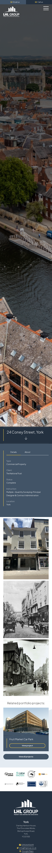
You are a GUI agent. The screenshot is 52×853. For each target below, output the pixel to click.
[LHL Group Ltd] (11, 11)
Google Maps (27, 851)
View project (27, 746)
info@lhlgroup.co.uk (27, 848)
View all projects (26, 757)
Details (13, 452)
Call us (40, 2)
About (27, 452)
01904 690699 (28, 845)
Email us (16, 2)
